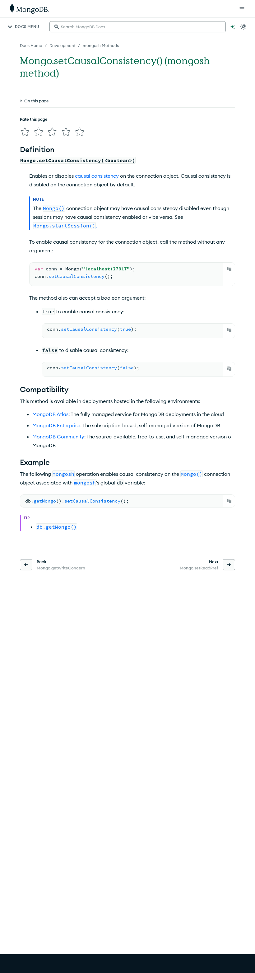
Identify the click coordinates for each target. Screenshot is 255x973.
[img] (25, 132)
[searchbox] (137, 26)
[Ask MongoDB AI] (232, 26)
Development (62, 45)
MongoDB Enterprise (56, 425)
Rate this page (34, 119)
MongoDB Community (58, 436)
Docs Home (31, 45)
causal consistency (97, 176)
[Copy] (229, 268)
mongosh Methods (101, 45)
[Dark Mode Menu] (243, 26)
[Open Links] (242, 8)
